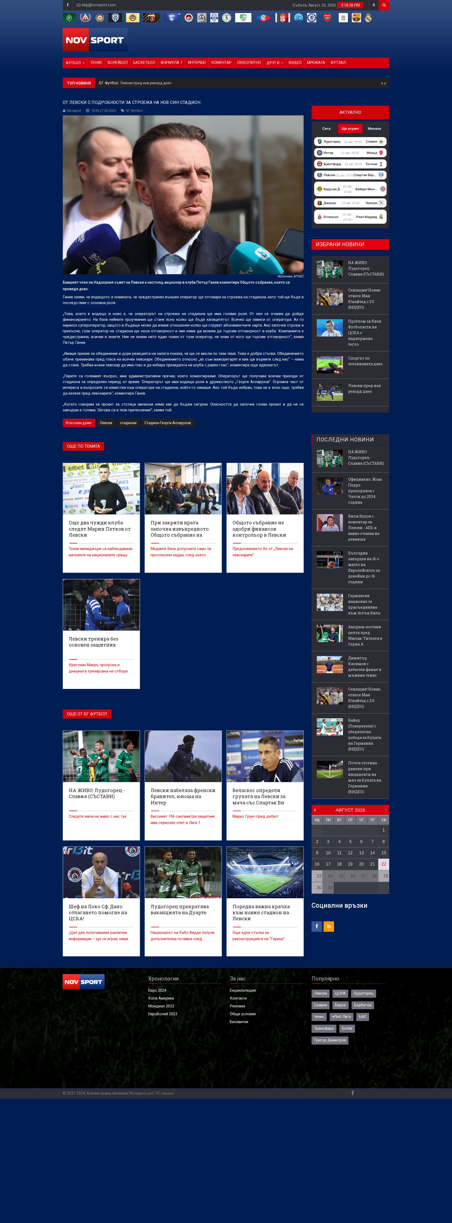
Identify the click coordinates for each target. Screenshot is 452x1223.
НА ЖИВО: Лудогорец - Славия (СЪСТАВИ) (366, 268)
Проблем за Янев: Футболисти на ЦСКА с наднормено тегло (365, 333)
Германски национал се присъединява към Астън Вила (364, 604)
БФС (362, 1016)
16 (317, 864)
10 (328, 853)
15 (383, 853)
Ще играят (350, 128)
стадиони (128, 423)
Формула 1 (171, 62)
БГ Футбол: (109, 83)
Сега (326, 128)
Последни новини (345, 439)
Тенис (96, 62)
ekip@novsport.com (99, 5)
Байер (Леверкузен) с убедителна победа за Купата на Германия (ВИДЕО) (364, 734)
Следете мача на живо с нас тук (97, 816)
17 (328, 864)
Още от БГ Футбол (87, 713)
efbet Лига (341, 1016)
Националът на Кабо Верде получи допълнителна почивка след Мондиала (182, 938)
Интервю (197, 62)
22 (383, 864)
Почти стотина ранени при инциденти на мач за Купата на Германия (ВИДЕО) (364, 777)
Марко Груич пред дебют (255, 816)
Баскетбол (144, 62)
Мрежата (316, 62)
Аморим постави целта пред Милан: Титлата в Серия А (365, 635)
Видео (295, 62)
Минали (374, 128)
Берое (340, 1005)
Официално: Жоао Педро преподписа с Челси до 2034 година (365, 491)
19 (350, 864)
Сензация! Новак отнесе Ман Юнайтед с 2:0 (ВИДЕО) (364, 299)
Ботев (347, 1028)
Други (273, 63)
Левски (106, 423)
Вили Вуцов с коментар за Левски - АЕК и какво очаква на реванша (363, 528)
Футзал (338, 62)
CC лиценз (165, 1093)
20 (361, 864)
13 (361, 853)
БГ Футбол (134, 111)
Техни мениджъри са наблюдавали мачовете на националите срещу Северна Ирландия (100, 555)
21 (372, 864)
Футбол (73, 63)
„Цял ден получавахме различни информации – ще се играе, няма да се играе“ (98, 938)
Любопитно (249, 62)
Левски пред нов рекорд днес (146, 83)
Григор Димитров (330, 1040)
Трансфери (324, 1028)
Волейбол (118, 62)
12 (350, 853)
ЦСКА (340, 993)
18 (339, 864)
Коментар (221, 62)
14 (372, 853)
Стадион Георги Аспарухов (167, 423)
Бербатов (362, 1005)
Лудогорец (364, 993)
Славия (320, 1005)
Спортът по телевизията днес (365, 361)
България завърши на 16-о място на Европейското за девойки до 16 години (364, 567)
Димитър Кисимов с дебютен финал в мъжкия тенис (364, 666)
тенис (319, 1016)
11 (339, 853)
